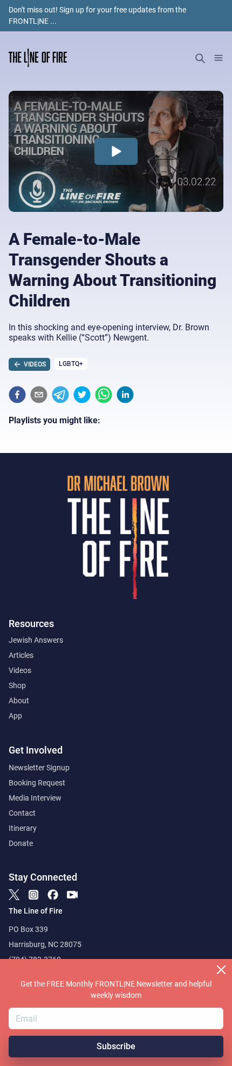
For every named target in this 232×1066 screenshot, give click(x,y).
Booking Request (37, 782)
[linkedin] (125, 394)
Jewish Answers (36, 640)
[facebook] (17, 394)
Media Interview (35, 798)
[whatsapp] (103, 394)
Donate (21, 843)
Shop (17, 685)
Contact (22, 813)
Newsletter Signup (39, 767)
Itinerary (23, 828)
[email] (38, 394)
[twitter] (82, 394)
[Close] (221, 969)
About (19, 700)
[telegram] (60, 394)
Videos (20, 670)
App (15, 715)
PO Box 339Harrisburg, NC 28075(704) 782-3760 (45, 944)
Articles (21, 655)
